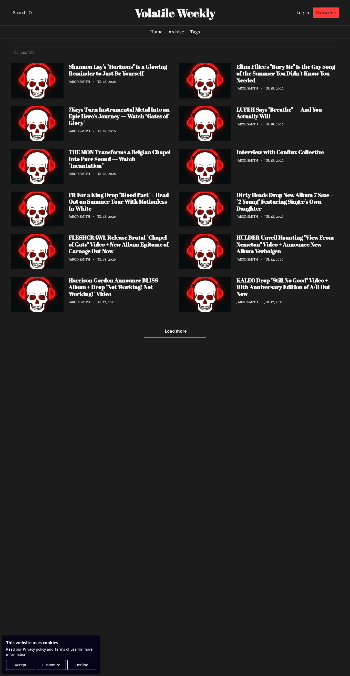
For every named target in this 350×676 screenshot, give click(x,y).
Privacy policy (34, 649)
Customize (51, 664)
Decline (81, 664)
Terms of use (66, 649)
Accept (20, 664)
